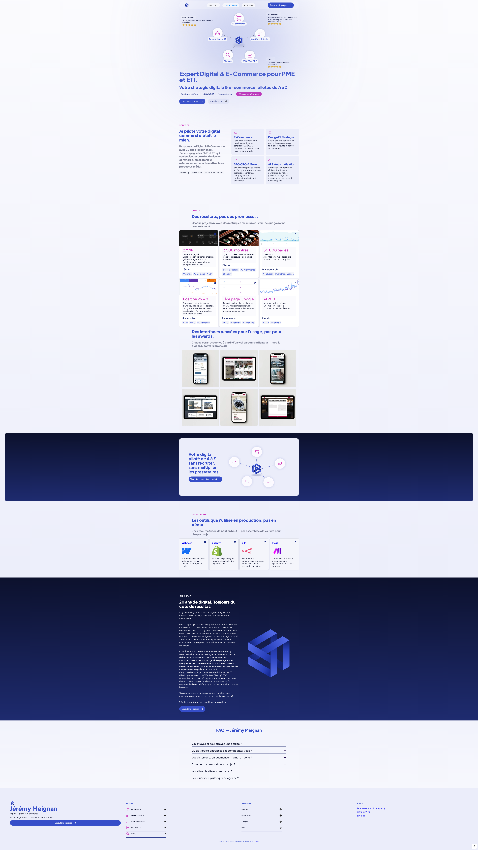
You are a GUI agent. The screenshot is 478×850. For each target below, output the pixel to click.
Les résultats (231, 5)
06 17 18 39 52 (363, 812)
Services (213, 5)
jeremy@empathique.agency (371, 808)
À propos (248, 5)
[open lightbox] (239, 388)
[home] (186, 5)
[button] (239, 744)
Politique (255, 841)
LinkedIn (361, 816)
